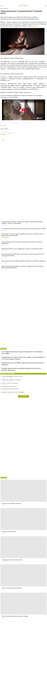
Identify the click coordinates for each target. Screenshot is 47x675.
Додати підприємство (23, 396)
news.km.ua (34, 26)
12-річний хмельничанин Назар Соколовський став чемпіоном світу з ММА (23, 228)
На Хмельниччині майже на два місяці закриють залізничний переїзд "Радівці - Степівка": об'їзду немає (21, 222)
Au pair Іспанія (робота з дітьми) (11, 503)
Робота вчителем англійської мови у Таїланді (15, 616)
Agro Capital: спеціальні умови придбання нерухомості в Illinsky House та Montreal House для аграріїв (22, 234)
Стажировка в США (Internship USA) (12, 560)
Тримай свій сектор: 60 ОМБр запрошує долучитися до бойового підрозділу (23, 261)
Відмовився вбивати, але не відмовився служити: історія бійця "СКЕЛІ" (22, 249)
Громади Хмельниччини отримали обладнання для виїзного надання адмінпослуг (21, 242)
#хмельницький (3, 125)
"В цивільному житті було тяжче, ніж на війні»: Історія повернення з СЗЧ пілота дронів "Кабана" (22, 254)
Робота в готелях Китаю (9, 531)
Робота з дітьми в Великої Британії (12, 588)
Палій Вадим (5, 128)
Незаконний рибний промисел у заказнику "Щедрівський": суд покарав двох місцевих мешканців (22, 267)
